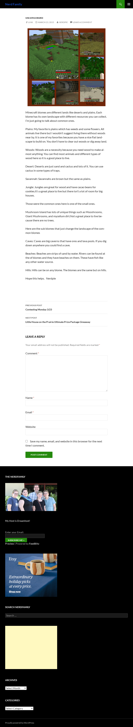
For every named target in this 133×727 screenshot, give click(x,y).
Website (30, 426)
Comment (32, 353)
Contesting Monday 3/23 (38, 307)
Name (29, 397)
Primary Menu (129, 4)
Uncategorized (34, 18)
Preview (9, 543)
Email (29, 412)
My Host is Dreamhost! (17, 520)
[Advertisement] (31, 647)
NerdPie (63, 22)
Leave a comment (82, 22)
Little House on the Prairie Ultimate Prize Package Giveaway (57, 319)
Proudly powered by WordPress (19, 722)
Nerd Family (13, 4)
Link (30, 22)
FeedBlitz (34, 543)
